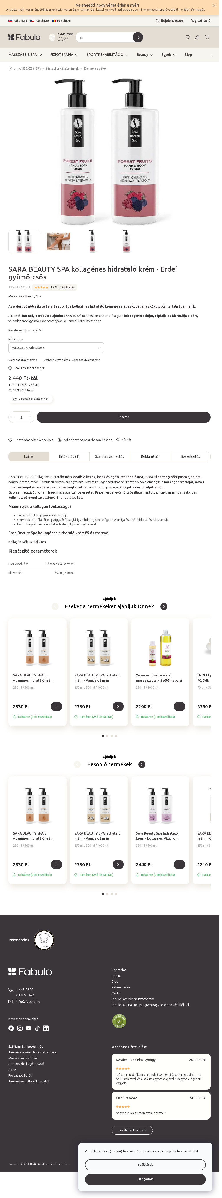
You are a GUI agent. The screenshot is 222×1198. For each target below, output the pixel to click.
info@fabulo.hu (28, 1002)
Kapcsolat (119, 970)
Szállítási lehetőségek (29, 368)
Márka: (24, 296)
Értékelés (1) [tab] (69, 457)
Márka (116, 993)
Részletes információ (23, 330)
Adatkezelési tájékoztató (26, 1064)
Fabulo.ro (64, 21)
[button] (37, 711)
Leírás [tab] (29, 457)
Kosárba (123, 417)
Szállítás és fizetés (109, 457)
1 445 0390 (65, 34)
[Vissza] (163, 606)
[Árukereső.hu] (119, 1021)
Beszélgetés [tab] (190, 457)
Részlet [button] (56, 706)
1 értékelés (67, 287)
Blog (115, 981)
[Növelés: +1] (30, 417)
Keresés (138, 37)
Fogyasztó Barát (20, 1075)
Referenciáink (121, 987)
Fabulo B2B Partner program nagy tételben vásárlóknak (151, 1005)
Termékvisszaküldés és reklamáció (32, 1052)
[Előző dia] (11, 241)
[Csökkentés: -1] (13, 417)
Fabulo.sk (20, 21)
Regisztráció (201, 21)
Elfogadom (145, 1179)
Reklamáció (150, 457)
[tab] (103, 736)
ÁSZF (12, 1070)
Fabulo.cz (42, 21)
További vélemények (132, 1130)
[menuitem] (25, 55)
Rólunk (116, 976)
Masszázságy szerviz (22, 1058)
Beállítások (145, 1165)
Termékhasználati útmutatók (29, 1081)
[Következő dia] (207, 241)
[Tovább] (55, 606)
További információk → (193, 9)
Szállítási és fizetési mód (25, 1046)
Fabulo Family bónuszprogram (133, 999)
